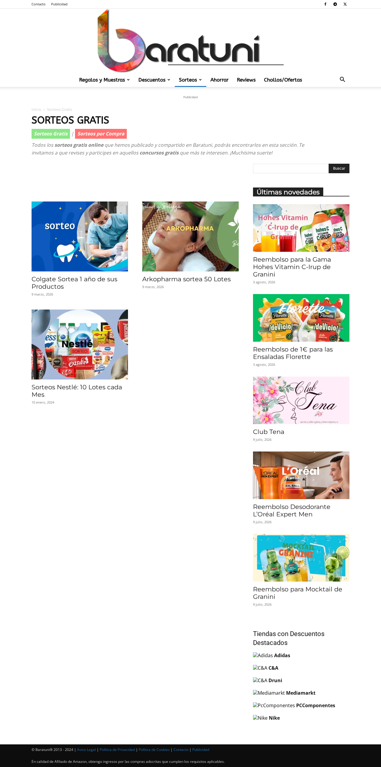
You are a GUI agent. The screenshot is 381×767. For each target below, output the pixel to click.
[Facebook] (325, 4)
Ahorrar (219, 80)
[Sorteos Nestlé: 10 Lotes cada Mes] (80, 344)
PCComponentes (315, 705)
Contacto (39, 4)
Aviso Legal (86, 749)
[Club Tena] (301, 400)
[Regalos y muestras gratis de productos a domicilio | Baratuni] (190, 41)
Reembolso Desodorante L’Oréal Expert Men (291, 510)
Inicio (36, 109)
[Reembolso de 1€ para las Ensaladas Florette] (301, 318)
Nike (274, 718)
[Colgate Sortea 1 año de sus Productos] (80, 236)
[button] (342, 80)
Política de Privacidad (117, 749)
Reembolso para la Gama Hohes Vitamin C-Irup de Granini (292, 267)
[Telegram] (335, 4)
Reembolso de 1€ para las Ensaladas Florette (293, 353)
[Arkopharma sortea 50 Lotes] (190, 236)
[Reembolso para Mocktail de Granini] (301, 558)
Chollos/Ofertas (283, 80)
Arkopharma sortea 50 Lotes (186, 279)
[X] (345, 4)
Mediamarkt (301, 693)
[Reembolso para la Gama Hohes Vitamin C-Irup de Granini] (301, 228)
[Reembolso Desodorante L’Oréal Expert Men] (301, 475)
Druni (275, 680)
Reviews (246, 80)
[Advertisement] (135, 179)
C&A (273, 668)
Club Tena (268, 431)
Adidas (282, 655)
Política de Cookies (154, 749)
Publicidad (59, 4)
